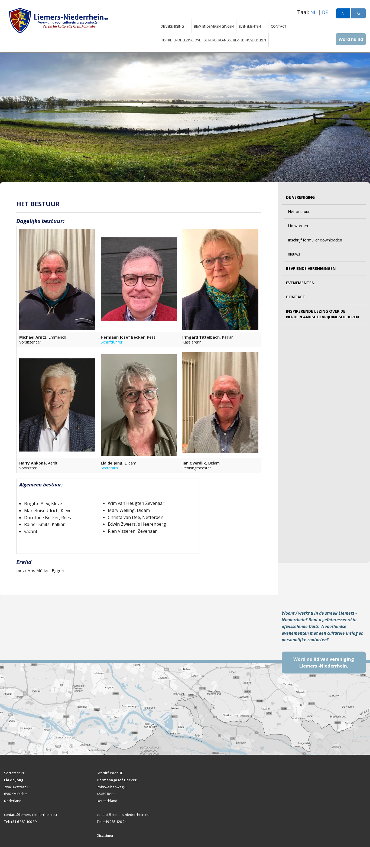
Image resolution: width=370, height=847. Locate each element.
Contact (278, 26)
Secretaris (109, 467)
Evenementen (248, 26)
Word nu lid (351, 39)
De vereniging (171, 26)
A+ (358, 13)
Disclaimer (105, 835)
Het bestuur (299, 211)
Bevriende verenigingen (214, 26)
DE (325, 12)
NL (313, 12)
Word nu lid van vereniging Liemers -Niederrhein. (323, 662)
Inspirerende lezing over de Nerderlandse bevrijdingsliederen (213, 40)
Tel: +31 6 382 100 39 (20, 821)
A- (343, 13)
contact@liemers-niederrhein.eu (30, 814)
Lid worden (298, 225)
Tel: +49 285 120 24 (111, 821)
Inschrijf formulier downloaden (315, 240)
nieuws (294, 254)
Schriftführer (111, 342)
